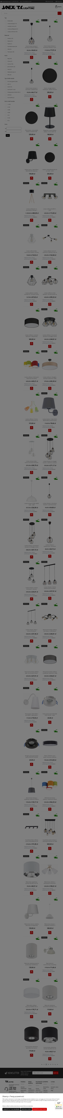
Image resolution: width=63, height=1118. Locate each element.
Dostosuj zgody (26, 1109)
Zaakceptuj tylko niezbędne (11, 1109)
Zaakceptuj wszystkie (39, 1109)
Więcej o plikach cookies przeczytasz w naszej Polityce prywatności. (17, 1106)
